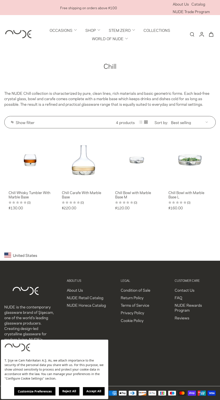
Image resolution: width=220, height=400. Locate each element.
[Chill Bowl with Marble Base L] (190, 160)
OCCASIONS (61, 30)
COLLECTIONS (157, 30)
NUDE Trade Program (191, 11)
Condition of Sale (135, 289)
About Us (181, 3)
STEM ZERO (120, 30)
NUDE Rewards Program (188, 308)
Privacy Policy (132, 312)
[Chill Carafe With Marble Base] (83, 160)
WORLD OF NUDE (108, 38)
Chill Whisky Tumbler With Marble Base (29, 194)
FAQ (178, 297)
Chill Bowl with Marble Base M (133, 194)
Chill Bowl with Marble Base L (186, 194)
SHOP (90, 30)
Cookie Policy (132, 320)
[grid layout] (145, 122)
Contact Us (184, 289)
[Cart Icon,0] (211, 34)
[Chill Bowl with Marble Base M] (136, 160)
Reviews (182, 317)
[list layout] (140, 122)
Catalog (198, 3)
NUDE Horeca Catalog (86, 305)
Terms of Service (135, 305)
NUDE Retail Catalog (85, 297)
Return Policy (132, 297)
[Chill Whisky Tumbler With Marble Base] (30, 160)
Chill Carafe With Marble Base (81, 194)
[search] (192, 34)
